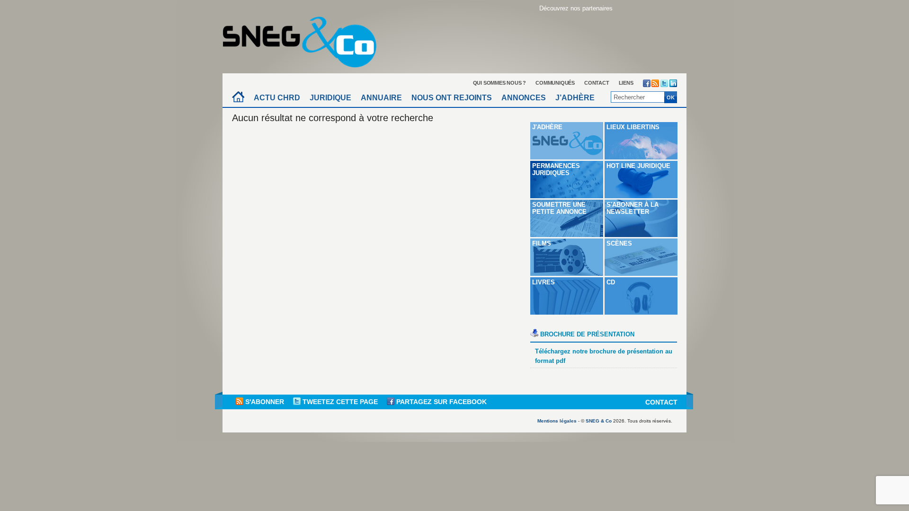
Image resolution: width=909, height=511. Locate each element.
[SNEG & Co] (305, 39)
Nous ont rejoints (451, 98)
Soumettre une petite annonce (559, 208)
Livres (543, 282)
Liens (626, 83)
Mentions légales (557, 420)
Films (541, 243)
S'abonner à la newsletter (632, 208)
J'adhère (547, 127)
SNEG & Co (599, 420)
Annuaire (381, 98)
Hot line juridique (638, 165)
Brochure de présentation (587, 334)
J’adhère (575, 98)
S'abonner (264, 401)
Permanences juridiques (556, 169)
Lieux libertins (632, 127)
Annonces (523, 98)
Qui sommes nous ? (499, 83)
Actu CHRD (277, 98)
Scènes (619, 243)
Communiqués (555, 83)
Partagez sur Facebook (440, 401)
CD (610, 282)
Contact (596, 83)
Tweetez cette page (340, 401)
